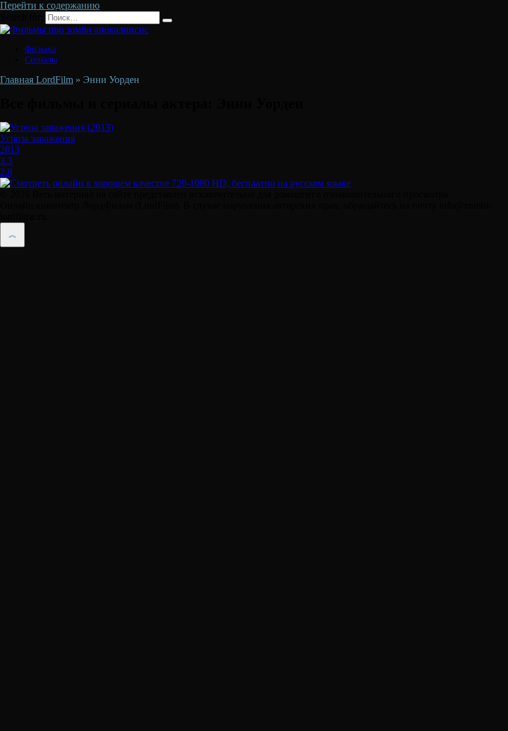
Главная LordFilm (36, 79)
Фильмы (40, 49)
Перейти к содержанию (50, 5)
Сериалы (41, 59)
